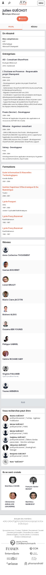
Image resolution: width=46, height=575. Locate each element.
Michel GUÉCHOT (17, 424)
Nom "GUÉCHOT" (17, 462)
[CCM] (34, 548)
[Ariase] (12, 563)
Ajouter (23, 18)
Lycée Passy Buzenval (12, 216)
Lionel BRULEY (9, 284)
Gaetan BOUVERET (11, 270)
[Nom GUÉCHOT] (5, 462)
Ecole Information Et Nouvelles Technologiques (16, 174)
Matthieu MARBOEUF (30, 503)
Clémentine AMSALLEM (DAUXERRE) (10, 504)
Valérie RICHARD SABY (12, 359)
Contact (18, 530)
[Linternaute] (12, 553)
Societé (41, 530)
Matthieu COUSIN (12, 486)
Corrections (35, 535)
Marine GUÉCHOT (17, 416)
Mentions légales (12, 535)
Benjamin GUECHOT (18, 453)
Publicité (25, 530)
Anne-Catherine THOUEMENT (16, 255)
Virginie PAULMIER (11, 373)
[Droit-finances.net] (34, 553)
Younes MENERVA (10, 391)
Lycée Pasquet (9, 201)
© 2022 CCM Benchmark (23, 537)
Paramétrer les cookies (31, 532)
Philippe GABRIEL (10, 344)
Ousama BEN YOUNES (12, 329)
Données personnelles (15, 532)
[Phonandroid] (34, 563)
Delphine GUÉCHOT (18, 437)
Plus (23, 402)
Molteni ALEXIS (9, 314)
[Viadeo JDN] (34, 558)
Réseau (34, 26)
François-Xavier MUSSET (32, 487)
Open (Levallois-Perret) (10, 376)
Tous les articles (25, 535)
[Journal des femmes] (12, 548)
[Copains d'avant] (12, 558)
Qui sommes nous (8, 530)
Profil (11, 26)
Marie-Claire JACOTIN (12, 299)
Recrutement (33, 530)
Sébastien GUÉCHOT (18, 445)
